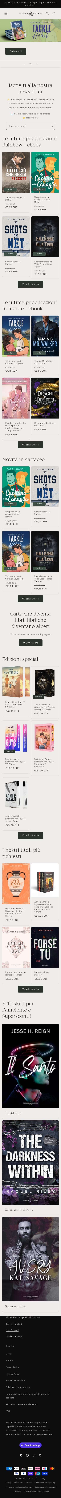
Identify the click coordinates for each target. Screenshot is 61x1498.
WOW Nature (30, 643)
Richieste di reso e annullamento (21, 1404)
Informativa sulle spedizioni (46, 1487)
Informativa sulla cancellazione (36, 1492)
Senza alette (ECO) (17, 1210)
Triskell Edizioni (14, 1324)
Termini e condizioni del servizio (19, 1487)
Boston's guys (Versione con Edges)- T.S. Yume (15, 762)
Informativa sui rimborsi (23, 1482)
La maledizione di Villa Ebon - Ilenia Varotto (43, 264)
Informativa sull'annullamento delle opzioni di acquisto (28, 1396)
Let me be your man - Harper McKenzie (15, 973)
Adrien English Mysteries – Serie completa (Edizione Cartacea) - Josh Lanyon (43, 907)
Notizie (9, 1361)
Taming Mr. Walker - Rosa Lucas (44, 362)
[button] (6, 13)
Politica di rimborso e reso (18, 1387)
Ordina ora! (16, 51)
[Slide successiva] (37, 64)
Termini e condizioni (15, 1381)
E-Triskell (11, 1113)
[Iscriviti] (51, 126)
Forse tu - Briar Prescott (41, 973)
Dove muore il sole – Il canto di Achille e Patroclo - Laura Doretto (15, 912)
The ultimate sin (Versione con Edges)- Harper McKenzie (44, 707)
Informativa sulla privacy (45, 1482)
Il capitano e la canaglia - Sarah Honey (42, 199)
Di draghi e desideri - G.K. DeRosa (44, 424)
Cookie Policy (12, 1367)
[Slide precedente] (24, 64)
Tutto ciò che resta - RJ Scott (15, 198)
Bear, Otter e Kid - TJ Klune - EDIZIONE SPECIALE (15, 704)
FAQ (8, 1411)
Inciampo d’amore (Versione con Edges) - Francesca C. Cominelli (45, 763)
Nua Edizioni (12, 1330)
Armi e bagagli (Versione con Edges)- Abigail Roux (15, 819)
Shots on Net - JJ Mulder (13, 263)
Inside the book (14, 1336)
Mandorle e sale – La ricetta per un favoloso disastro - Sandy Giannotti (15, 427)
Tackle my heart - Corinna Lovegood (14, 362)
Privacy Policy (12, 1374)
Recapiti (18, 1492)
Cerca (9, 1354)
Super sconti (13, 1306)
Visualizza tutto (30, 284)
